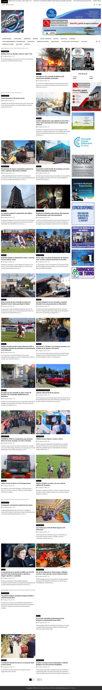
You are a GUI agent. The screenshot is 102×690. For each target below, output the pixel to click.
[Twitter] (99, 4)
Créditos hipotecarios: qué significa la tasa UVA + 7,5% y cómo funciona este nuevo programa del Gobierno (52, 122)
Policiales (84, 41)
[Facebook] (94, 4)
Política (55, 38)
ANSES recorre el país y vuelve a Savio (49, 439)
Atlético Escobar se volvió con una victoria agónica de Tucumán (50, 484)
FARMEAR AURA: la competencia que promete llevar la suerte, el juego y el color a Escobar (17, 440)
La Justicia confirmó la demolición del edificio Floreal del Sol (16, 214)
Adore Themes (71, 688)
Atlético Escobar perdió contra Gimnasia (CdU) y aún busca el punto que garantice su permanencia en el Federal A (18, 348)
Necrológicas (55, 41)
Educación (64, 38)
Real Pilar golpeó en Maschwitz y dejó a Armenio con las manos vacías (17, 258)
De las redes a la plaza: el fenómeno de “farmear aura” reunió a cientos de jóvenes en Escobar (52, 258)
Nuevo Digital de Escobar (44, 688)
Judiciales (4, 210)
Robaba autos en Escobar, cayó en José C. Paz (20, 0)
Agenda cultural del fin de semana (47, 393)
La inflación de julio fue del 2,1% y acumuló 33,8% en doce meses (17, 663)
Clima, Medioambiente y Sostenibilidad (13, 41)
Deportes (35, 38)
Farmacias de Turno (43, 41)
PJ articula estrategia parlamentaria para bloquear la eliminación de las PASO (50, 619)
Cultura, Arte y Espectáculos (70, 41)
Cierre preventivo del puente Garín (82, 0)
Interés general (7, 38)
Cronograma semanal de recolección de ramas (16, 505)
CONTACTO (27, 44)
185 (38, 679)
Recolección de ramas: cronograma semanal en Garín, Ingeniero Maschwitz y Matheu (17, 170)
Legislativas (31, 41)
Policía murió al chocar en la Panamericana (16, 483)
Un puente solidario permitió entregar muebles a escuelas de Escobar (17, 596)
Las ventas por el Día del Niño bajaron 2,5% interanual (50, 528)
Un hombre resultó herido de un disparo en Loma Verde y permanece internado (52, 170)
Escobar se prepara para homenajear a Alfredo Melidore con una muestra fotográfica (52, 663)
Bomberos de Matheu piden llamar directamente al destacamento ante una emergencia (52, 214)
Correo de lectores (8, 44)
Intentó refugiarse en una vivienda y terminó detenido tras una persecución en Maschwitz (51, 303)
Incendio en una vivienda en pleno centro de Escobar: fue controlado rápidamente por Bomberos (16, 394)
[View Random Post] (96, 41)
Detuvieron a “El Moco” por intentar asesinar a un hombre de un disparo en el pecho (53, 347)
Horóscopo (27, 38)
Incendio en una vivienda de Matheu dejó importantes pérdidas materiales (52, 0)
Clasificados (17, 38)
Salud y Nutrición (45, 38)
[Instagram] (97, 4)
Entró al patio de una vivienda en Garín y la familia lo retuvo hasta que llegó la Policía (16, 303)
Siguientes (41, 680)
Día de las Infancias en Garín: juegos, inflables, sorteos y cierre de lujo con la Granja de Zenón (52, 573)
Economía (72, 38)
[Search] (99, 41)
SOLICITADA (19, 44)
